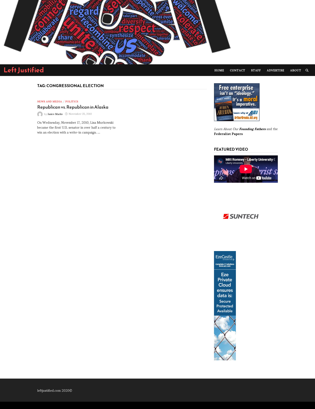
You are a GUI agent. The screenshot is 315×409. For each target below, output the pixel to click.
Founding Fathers (252, 128)
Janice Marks (55, 113)
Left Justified (24, 70)
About (295, 70)
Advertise (275, 70)
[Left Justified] (116, 31)
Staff (256, 70)
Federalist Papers (228, 133)
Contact (237, 70)
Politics (71, 101)
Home (219, 70)
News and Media (49, 101)
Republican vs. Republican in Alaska (72, 106)
